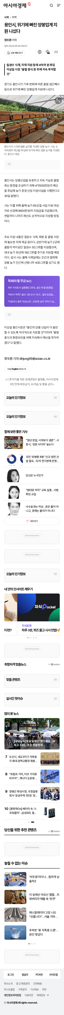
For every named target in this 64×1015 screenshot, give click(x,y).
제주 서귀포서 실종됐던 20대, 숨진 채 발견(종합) (30, 287)
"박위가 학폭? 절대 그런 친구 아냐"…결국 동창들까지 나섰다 (32, 294)
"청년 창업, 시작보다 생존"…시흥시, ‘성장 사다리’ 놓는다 (42, 442)
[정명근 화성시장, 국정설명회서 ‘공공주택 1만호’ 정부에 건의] (50, 799)
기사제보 (34, 989)
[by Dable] (54, 831)
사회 (6, 17)
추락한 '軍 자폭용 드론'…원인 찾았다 (43, 932)
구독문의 (22, 989)
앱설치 (25, 974)
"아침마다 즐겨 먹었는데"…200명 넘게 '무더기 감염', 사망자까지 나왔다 (32, 301)
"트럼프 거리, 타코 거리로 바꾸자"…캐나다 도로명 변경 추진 (23, 778)
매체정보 (41, 995)
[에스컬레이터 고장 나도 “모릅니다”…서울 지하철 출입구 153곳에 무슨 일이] (15, 921)
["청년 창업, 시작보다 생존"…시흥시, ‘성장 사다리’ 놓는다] (13, 448)
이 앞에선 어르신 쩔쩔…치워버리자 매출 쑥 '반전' (44, 897)
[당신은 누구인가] (13, 481)
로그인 (10, 974)
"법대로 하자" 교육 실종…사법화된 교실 (42, 492)
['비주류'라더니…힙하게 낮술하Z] (15, 885)
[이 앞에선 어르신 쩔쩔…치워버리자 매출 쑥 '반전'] (15, 903)
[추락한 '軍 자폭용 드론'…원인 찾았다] (15, 939)
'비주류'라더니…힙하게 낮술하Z (44, 879)
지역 (14, 17)
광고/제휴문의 (23, 983)
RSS (44, 989)
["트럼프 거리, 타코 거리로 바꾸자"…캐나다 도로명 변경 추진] (50, 782)
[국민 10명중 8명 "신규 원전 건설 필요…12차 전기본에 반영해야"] (13, 464)
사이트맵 (53, 974)
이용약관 (29, 995)
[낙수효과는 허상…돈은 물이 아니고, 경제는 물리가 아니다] (13, 514)
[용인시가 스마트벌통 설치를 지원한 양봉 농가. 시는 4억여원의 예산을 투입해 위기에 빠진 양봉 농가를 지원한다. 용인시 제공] (32, 119)
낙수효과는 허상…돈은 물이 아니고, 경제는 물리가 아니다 (42, 508)
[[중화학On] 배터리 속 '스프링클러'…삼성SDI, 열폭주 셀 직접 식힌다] (50, 817)
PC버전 (39, 974)
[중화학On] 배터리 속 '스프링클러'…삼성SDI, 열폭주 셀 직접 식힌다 (23, 813)
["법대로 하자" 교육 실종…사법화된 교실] (13, 498)
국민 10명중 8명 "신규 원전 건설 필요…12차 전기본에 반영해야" (42, 459)
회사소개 (8, 983)
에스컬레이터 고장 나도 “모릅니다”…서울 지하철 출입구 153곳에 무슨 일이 (44, 915)
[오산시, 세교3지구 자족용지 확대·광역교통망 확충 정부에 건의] (50, 765)
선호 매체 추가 (16, 53)
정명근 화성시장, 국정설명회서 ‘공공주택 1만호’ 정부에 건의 (23, 795)
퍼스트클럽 (9, 989)
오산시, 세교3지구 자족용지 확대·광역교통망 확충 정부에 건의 (23, 761)
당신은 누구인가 (34, 475)
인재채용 (37, 983)
